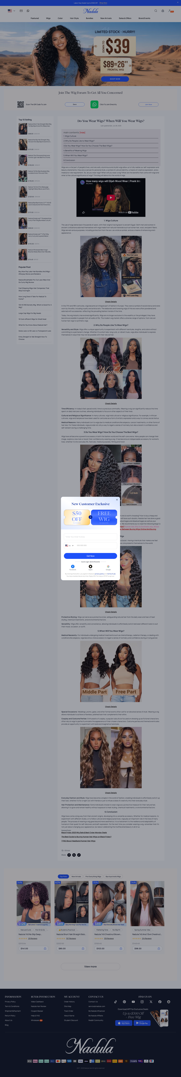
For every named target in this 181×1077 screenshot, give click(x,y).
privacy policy (99, 574)
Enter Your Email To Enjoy (75, 537)
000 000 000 (82, 545)
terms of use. (111, 574)
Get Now (90, 556)
